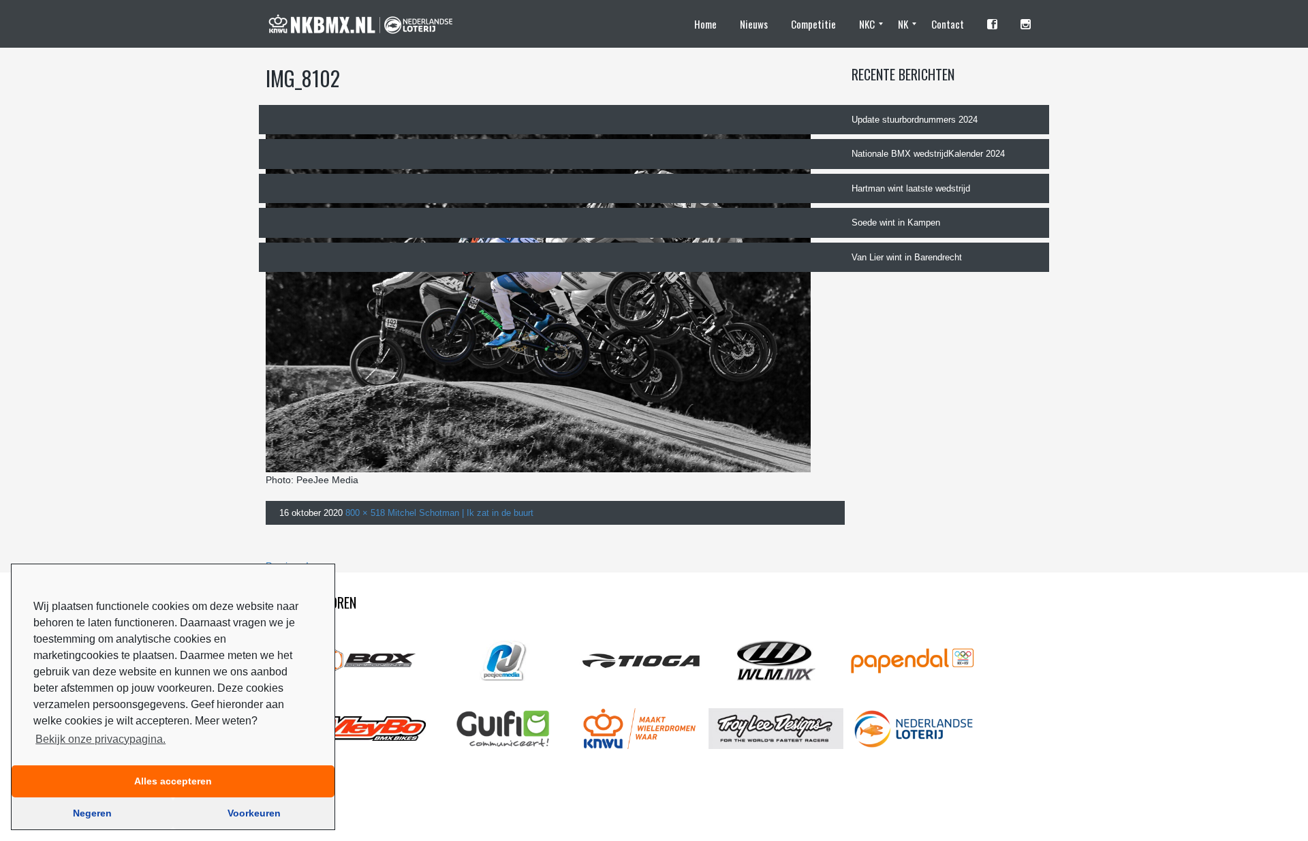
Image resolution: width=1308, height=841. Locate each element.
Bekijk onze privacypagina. (100, 739)
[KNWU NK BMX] (367, 24)
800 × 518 (365, 513)
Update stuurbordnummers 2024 (915, 119)
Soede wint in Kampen (896, 222)
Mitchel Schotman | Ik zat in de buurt (460, 513)
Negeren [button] (92, 813)
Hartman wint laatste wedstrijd (911, 188)
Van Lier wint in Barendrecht (907, 257)
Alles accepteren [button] (173, 781)
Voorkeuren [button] (254, 813)
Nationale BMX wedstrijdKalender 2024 (928, 154)
